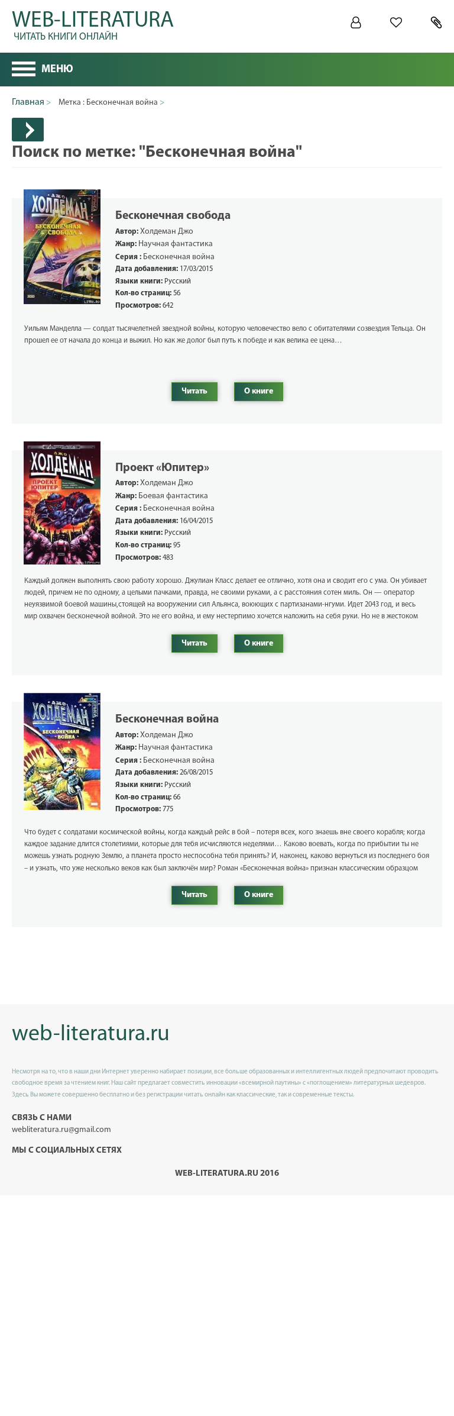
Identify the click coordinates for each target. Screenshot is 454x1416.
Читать (194, 391)
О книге (258, 391)
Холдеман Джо (166, 231)
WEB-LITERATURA (93, 23)
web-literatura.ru (91, 1035)
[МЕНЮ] (23, 70)
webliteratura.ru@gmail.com (61, 1129)
